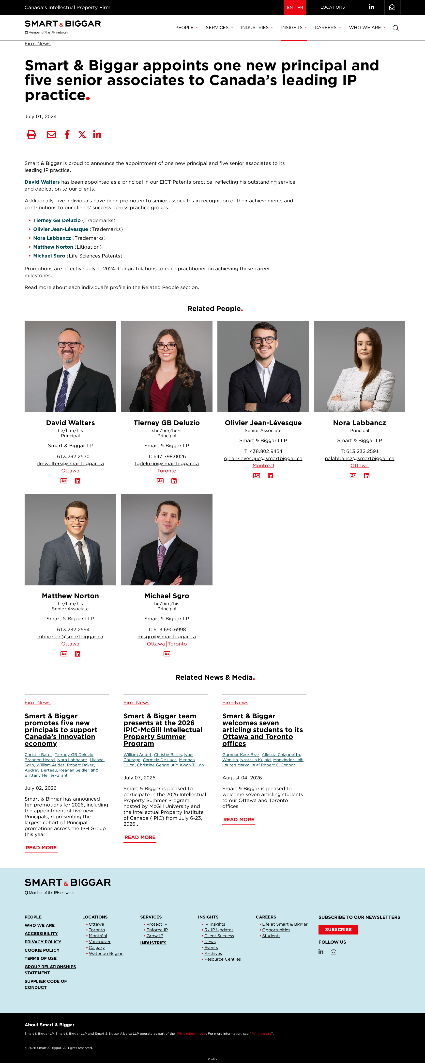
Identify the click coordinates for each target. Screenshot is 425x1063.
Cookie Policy (42, 950)
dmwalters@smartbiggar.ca (70, 464)
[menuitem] (186, 28)
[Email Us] (392, 7)
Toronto (166, 471)
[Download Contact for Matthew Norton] (64, 654)
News (210, 941)
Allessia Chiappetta (281, 754)
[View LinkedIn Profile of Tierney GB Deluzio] (174, 481)
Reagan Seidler (74, 770)
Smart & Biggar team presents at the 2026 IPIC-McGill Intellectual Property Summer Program (162, 730)
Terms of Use (41, 958)
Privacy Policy (43, 941)
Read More (41, 848)
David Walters (70, 423)
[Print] (31, 134)
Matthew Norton (70, 596)
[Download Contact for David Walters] (64, 481)
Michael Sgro (166, 596)
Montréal (263, 465)
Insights (292, 27)
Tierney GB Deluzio (167, 423)
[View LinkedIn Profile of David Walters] (77, 481)
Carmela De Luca (160, 759)
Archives (213, 953)
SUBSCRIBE (338, 929)
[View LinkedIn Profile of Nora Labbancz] (366, 476)
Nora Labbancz (359, 423)
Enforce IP (157, 929)
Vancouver (100, 941)
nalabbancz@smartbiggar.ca (360, 458)
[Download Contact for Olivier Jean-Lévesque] (256, 476)
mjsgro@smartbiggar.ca (166, 637)
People (184, 27)
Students (271, 935)
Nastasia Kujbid (255, 759)
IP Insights (214, 924)
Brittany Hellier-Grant (46, 775)
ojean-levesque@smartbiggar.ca (263, 458)
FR (300, 7)
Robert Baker (80, 764)
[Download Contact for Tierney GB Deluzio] (160, 481)
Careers (326, 27)
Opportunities (276, 929)
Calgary (97, 947)
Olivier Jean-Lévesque (263, 423)
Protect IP (157, 924)
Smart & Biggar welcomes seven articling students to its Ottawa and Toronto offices (262, 730)
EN (290, 7)
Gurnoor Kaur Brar (240, 754)
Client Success (219, 935)
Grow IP (155, 935)
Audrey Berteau (41, 770)
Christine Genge (153, 764)
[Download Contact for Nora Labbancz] (353, 476)
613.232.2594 (73, 629)
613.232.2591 (362, 451)
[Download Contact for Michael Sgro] (167, 654)
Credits (212, 1059)
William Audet (50, 764)
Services (217, 27)
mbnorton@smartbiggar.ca (70, 637)
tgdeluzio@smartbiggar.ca (167, 464)
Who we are (365, 27)
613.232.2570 (73, 456)
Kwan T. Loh (192, 764)
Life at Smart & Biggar (285, 924)
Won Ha (230, 759)
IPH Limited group (191, 1033)
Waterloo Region (106, 953)
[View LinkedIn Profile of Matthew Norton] (77, 654)
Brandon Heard (40, 759)
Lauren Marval (236, 764)
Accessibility (41, 933)
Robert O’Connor (278, 764)
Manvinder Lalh (288, 759)
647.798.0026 (169, 456)
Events (211, 947)
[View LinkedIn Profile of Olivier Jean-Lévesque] (270, 476)
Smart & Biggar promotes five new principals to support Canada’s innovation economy (61, 730)
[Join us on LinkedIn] (371, 7)
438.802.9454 (266, 451)
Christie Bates (38, 754)
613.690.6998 (169, 629)
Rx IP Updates (218, 929)
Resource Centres (222, 959)
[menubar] (280, 28)
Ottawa (70, 471)
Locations (332, 7)
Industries (255, 27)
